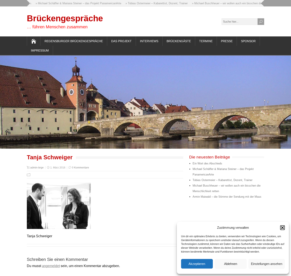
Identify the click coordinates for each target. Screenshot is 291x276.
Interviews (149, 41)
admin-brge (37, 167)
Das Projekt (121, 41)
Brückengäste (179, 41)
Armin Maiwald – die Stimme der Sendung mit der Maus (227, 196)
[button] (282, 228)
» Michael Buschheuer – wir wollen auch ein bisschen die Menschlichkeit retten (237, 3)
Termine (206, 41)
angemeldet (51, 266)
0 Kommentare (80, 167)
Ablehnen (230, 264)
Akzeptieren (197, 264)
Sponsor (248, 41)
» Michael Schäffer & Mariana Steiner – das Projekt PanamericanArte (75, 3)
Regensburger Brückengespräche (74, 41)
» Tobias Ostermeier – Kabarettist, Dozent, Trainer (153, 3)
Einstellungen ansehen (266, 264)
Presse (227, 41)
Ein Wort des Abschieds (207, 163)
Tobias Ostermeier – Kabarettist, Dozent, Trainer (222, 180)
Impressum (40, 50)
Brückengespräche (65, 18)
